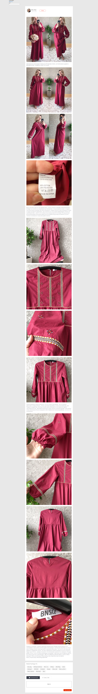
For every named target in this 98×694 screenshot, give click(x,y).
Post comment (68, 690)
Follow (42, 10)
